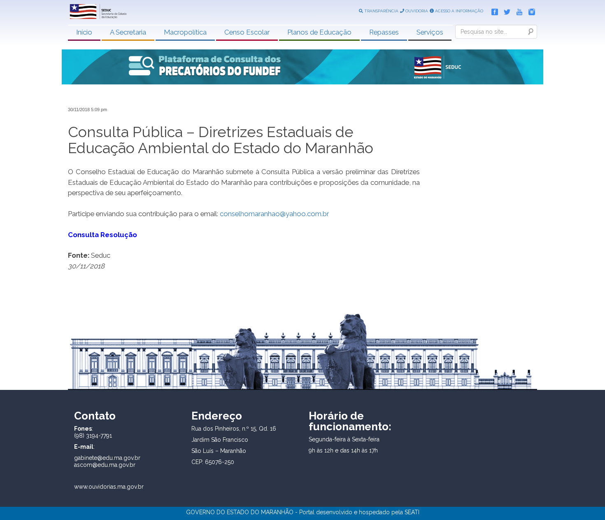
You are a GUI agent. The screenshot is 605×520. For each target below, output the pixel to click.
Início (84, 32)
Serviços (430, 32)
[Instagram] (529, 10)
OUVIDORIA (416, 11)
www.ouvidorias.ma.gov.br (109, 486)
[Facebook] (492, 10)
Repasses (384, 32)
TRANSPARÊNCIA (380, 11)
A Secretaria (128, 32)
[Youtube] (517, 10)
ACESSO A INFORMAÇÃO (458, 11)
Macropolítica (185, 32)
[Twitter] (505, 10)
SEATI (412, 512)
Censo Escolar (247, 32)
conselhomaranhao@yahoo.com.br (274, 214)
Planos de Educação (319, 32)
